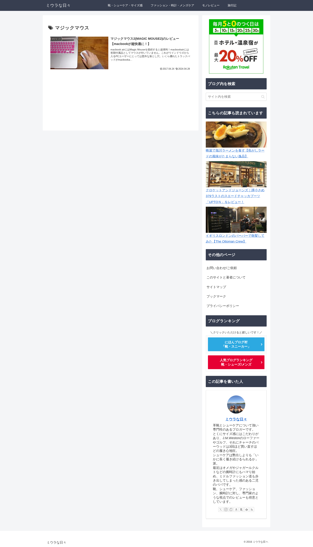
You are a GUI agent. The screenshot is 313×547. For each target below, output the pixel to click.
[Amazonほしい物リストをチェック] (236, 509)
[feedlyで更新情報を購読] (246, 509)
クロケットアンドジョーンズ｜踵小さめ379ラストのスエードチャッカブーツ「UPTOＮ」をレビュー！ (235, 196)
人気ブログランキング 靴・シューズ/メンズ (236, 362)
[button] (263, 97)
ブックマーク (216, 296)
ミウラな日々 (236, 419)
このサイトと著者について (226, 277)
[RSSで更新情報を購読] (251, 509)
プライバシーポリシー (222, 306)
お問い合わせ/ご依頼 (221, 268)
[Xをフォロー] (220, 509)
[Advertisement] (120, 100)
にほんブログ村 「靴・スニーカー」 (236, 344)
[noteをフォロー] (231, 509)
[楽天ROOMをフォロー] (241, 509)
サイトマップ (216, 287)
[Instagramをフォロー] (226, 509)
